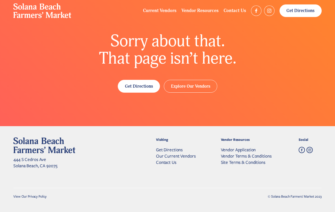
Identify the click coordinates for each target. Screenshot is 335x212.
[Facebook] (256, 10)
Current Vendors (159, 10)
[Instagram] (269, 10)
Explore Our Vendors (190, 86)
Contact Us (235, 10)
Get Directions (300, 10)
